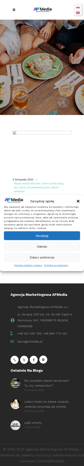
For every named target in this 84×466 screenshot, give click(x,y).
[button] (78, 201)
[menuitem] (78, 7)
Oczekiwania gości (38, 187)
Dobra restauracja (52, 183)
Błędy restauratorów (27, 183)
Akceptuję (42, 235)
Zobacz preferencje (42, 257)
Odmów (42, 246)
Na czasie (20, 187)
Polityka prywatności (56, 265)
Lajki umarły (33, 423)
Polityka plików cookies (28, 265)
